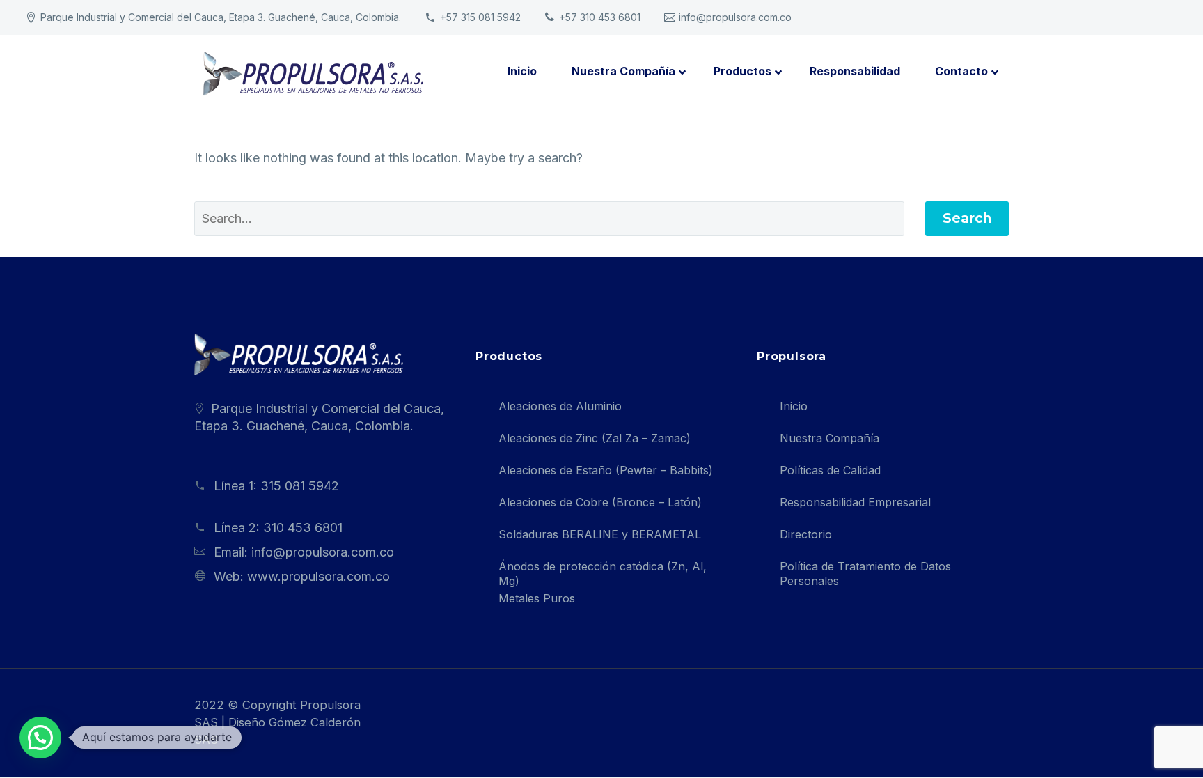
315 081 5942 (299, 486)
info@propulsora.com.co (735, 17)
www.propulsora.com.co (318, 576)
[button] (40, 737)
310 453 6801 (303, 527)
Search (967, 218)
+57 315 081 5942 (480, 17)
